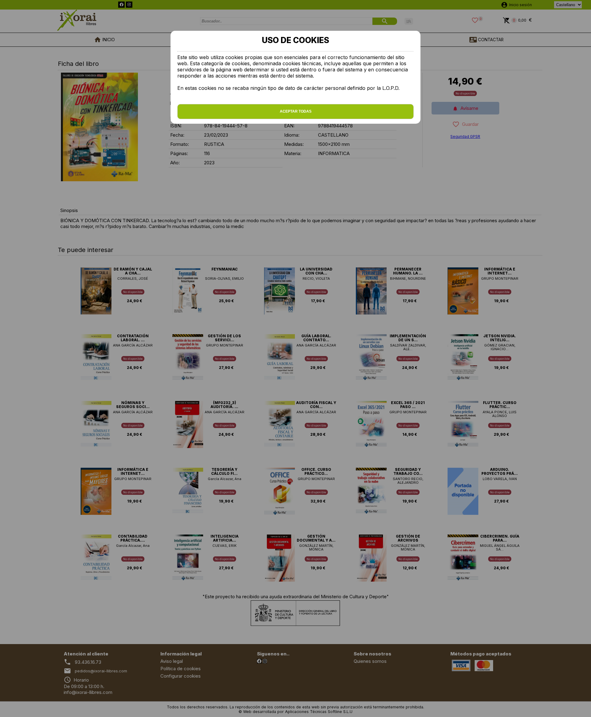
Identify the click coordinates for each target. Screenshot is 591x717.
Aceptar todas (296, 111)
